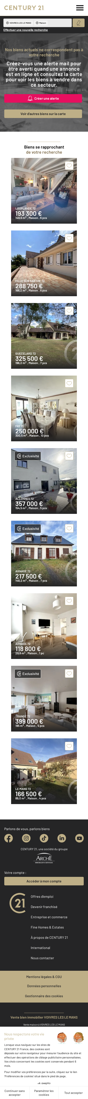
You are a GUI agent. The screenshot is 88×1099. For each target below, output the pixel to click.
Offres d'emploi (42, 896)
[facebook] (8, 838)
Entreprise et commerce (49, 917)
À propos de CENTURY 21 (49, 937)
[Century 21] (24, 8)
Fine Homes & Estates (47, 927)
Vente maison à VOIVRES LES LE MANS (44, 1024)
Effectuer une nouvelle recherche (25, 30)
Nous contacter (42, 958)
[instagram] (26, 838)
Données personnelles (44, 986)
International (40, 948)
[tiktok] (44, 838)
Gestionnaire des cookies (44, 996)
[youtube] (79, 838)
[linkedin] (61, 838)
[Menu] (80, 8)
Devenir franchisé (44, 907)
